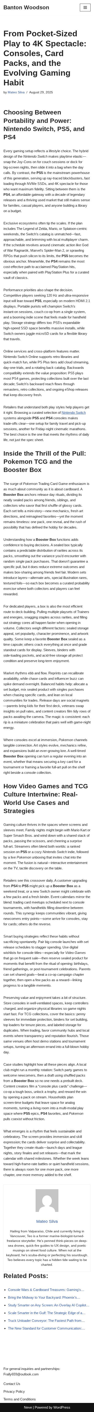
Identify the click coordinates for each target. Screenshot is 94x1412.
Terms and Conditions (19, 1399)
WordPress (61, 1407)
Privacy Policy (14, 1391)
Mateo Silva (16, 92)
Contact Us (11, 1384)
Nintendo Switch (74, 412)
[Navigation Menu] (85, 7)
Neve (28, 1407)
